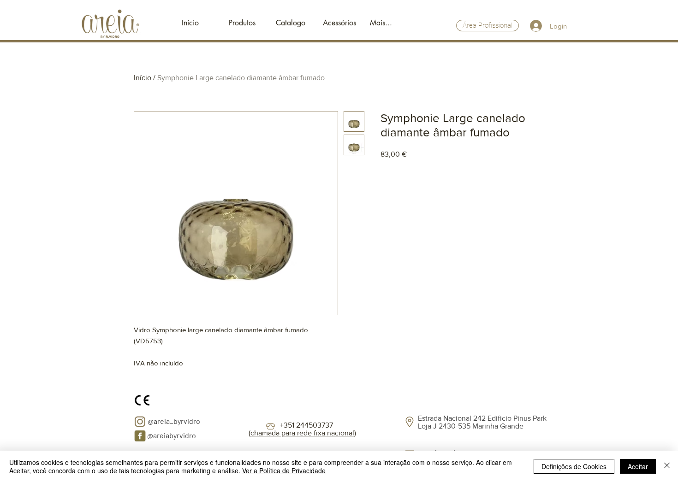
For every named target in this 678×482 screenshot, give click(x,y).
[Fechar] (666, 466)
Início (142, 78)
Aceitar (638, 466)
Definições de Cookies (574, 466)
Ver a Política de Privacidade (284, 470)
